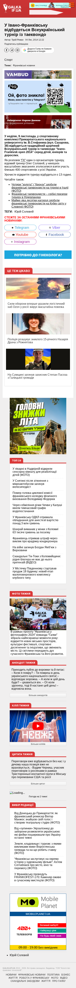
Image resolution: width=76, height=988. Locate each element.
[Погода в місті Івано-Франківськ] (38, 792)
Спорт (8, 59)
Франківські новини (24, 65)
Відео (64, 977)
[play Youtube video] (38, 726)
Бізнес (65, 974)
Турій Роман (17, 40)
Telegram (21, 227)
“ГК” (23, 160)
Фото (54, 977)
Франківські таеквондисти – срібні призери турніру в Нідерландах (39, 195)
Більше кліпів (38, 744)
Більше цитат (38, 783)
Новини (11, 974)
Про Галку (59, 981)
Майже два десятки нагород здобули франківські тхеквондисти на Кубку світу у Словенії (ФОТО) (38, 203)
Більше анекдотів (38, 695)
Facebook (56, 235)
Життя (12, 977)
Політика (53, 974)
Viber (55, 227)
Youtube (21, 235)
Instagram (21, 242)
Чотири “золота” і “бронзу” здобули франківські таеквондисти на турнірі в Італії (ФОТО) (39, 187)
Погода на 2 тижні (38, 796)
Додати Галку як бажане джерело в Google (39, 50)
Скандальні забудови (25, 981)
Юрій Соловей (24, 211)
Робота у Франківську (34, 977)
